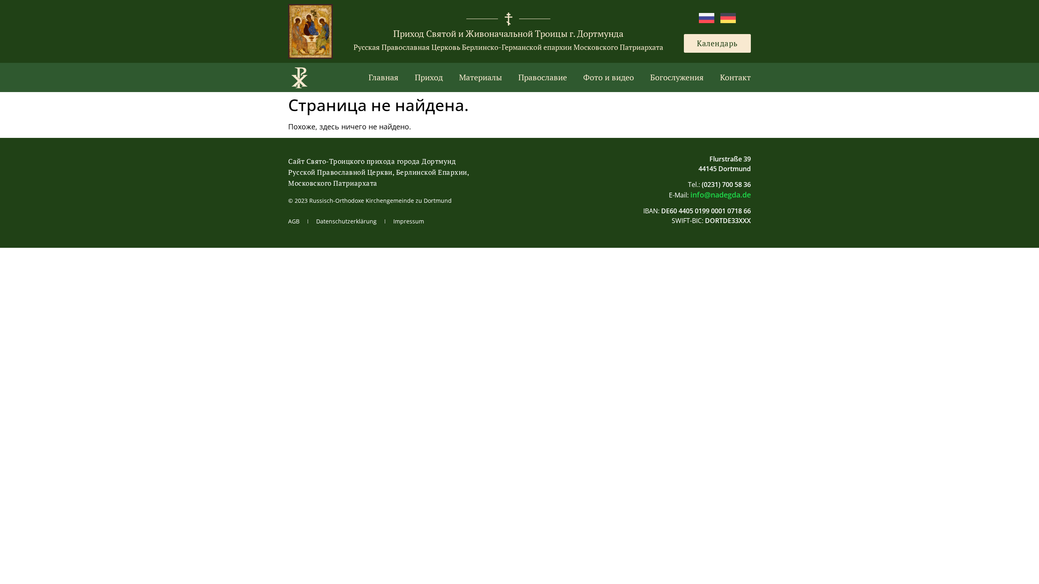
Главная (384, 77)
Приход (429, 77)
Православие (542, 77)
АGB (294, 221)
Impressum (408, 221)
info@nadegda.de (720, 195)
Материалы (480, 77)
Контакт (735, 77)
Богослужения (677, 77)
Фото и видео (608, 77)
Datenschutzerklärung (346, 221)
